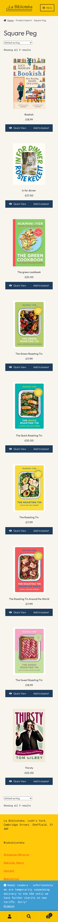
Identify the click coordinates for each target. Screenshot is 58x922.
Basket (45, 913)
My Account (9, 916)
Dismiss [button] (9, 906)
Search (29, 916)
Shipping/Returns (16, 854)
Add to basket (41, 127)
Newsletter (11, 878)
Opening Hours (14, 862)
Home (10, 20)
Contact (9, 870)
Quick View (20, 127)
